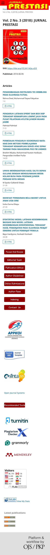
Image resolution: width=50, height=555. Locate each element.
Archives (14, 9)
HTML (9, 106)
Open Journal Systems (14, 392)
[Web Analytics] (10, 501)
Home (5, 9)
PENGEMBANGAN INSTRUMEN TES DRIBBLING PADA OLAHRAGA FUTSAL (25, 93)
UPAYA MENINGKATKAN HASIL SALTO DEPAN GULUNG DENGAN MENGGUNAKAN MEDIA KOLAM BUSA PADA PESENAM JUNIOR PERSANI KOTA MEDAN (24, 174)
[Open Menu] (3, 3)
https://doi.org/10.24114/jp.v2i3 (22, 68)
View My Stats (23, 501)
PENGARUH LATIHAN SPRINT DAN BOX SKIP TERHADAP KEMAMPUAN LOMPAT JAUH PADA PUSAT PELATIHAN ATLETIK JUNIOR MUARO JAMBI (25, 117)
